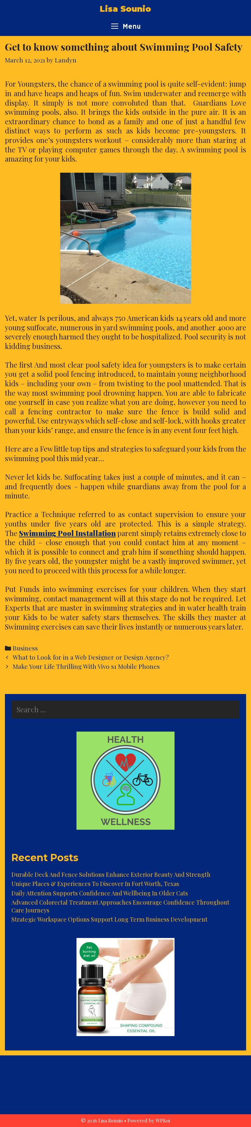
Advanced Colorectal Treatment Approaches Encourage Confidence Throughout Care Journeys (120, 906)
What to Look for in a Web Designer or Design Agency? (91, 657)
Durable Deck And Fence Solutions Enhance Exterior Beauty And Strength (110, 874)
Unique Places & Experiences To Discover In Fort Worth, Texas (95, 884)
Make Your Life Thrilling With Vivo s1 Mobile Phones (86, 666)
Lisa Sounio (126, 9)
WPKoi (163, 1120)
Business (25, 648)
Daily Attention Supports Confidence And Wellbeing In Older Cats (99, 893)
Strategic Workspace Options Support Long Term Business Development (109, 919)
